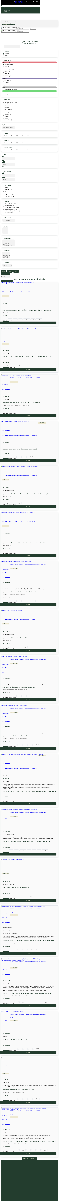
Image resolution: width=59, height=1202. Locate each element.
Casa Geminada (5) (9, 69)
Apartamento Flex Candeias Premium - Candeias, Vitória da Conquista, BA (26, 494)
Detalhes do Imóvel (8, 238)
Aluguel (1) (7, 55)
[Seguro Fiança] (6, 257)
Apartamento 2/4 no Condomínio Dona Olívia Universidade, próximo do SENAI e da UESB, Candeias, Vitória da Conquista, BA (28, 1141)
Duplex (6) (7, 73)
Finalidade (6, 51)
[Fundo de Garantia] (6, 255)
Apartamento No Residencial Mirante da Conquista (18, 1089)
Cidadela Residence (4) (10, 203)
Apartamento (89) (8, 64)
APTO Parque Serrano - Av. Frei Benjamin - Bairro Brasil (20, 449)
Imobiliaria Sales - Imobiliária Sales (19, 2)
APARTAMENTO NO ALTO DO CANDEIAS (15, 1039)
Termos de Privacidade (6, 24)
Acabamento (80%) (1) (10, 194)
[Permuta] (6, 254)
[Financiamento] (6, 253)
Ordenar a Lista (7, 262)
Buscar (3, 271)
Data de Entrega (7, 217)
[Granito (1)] (8, 242)
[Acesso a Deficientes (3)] (8, 245)
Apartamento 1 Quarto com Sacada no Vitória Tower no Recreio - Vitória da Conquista (29, 791)
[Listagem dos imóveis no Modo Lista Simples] (8, 274)
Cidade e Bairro (7, 99)
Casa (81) (7, 66)
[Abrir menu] (1, 5)
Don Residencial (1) (9, 205)
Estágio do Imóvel (8, 185)
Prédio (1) (7, 82)
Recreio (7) (7, 118)
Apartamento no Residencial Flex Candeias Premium (19, 736)
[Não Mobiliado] (5, 231)
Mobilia (6, 226)
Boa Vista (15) (8, 104)
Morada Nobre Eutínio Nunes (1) (12, 207)
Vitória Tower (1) (9, 212)
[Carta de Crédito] (6, 256)
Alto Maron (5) (8, 109)
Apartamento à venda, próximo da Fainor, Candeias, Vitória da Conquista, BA (26, 841)
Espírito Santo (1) (9, 111)
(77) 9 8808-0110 (26, 1186)
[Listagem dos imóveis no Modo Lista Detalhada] (5, 274)
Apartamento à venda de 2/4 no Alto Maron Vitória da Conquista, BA (24, 543)
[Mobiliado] (5, 230)
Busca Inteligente (8, 124)
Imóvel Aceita (7, 250)
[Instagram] (29, 1198)
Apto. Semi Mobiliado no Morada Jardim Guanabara (18, 687)
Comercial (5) (8, 80)
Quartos (6, 133)
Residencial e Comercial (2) (11, 89)
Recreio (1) (7, 116)
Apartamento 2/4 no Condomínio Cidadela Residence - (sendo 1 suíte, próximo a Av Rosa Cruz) (28, 940)
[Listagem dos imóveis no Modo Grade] (2, 274)
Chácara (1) (7, 71)
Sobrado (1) (7, 76)
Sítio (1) (6, 94)
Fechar (16, 271)
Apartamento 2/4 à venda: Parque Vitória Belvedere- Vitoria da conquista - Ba (27, 356)
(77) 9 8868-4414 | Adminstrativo (30, 1188)
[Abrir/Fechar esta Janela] (11, 281)
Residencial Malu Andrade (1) (12, 209)
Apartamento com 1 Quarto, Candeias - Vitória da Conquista (21, 402)
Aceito (13, 24)
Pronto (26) (7, 187)
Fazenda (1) (7, 93)
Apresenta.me (4, 1200)
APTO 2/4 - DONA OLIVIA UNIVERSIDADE (16, 887)
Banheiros (6, 140)
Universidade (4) (9, 119)
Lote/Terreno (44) (9, 75)
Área (5, 154)
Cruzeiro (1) (7, 107)
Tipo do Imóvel (7, 60)
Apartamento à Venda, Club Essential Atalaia (16, 638)
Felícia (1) (7, 112)
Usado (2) (7, 193)
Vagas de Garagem (8, 147)
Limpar (10, 271)
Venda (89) (7, 53)
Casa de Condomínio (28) (11, 68)
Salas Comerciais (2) (9, 84)
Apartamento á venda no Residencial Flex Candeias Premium (21, 592)
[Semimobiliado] (5, 229)
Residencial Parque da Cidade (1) (13, 211)
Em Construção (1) (9, 196)
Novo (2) (7, 191)
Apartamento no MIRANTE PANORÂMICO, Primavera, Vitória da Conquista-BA (27, 310)
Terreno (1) (7, 85)
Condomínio (6, 201)
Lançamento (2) (8, 189)
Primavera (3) (8, 114)
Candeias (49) (8, 105)
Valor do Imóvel (7, 171)
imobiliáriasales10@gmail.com (30, 1191)
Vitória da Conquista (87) (11, 102)
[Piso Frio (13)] (8, 243)
